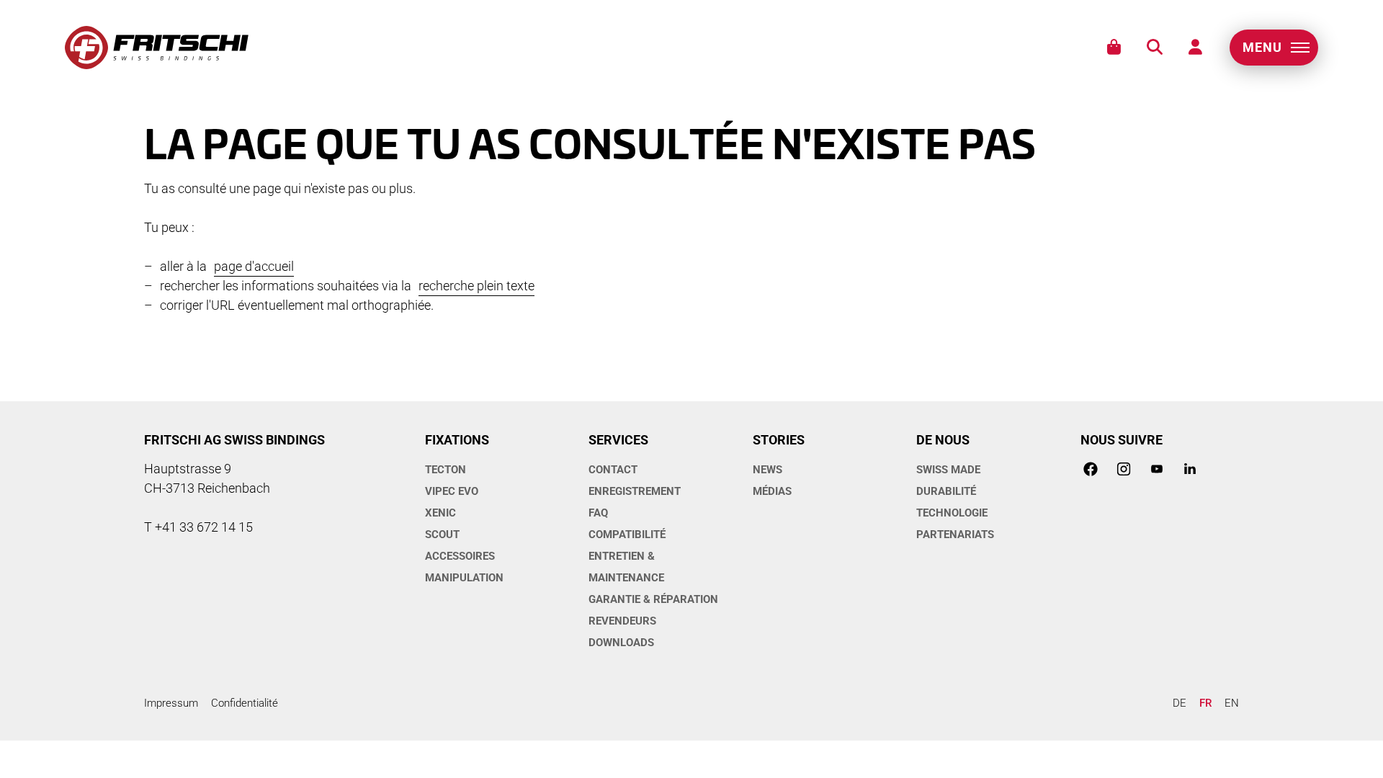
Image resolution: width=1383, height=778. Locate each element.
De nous (943, 439)
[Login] (1195, 47)
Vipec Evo (451, 491)
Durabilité (946, 491)
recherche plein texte (476, 285)
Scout (442, 534)
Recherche (1155, 47)
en (1232, 703)
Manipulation (464, 577)
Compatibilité (627, 534)
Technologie (952, 512)
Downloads (621, 642)
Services (618, 439)
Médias (772, 491)
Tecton (445, 469)
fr (1205, 703)
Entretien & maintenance (626, 567)
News (767, 469)
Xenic (440, 512)
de (1179, 703)
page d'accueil (254, 266)
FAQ (598, 512)
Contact (612, 469)
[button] (1274, 48)
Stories (779, 439)
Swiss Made (948, 469)
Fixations (457, 439)
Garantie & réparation (653, 599)
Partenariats (955, 534)
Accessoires (460, 556)
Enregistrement (634, 491)
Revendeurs (622, 620)
